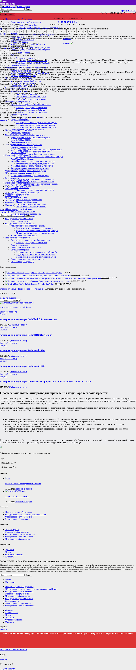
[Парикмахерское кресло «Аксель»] (22, 281)
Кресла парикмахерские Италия (25, 173)
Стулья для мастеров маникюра (25, 192)
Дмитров (28, 46)
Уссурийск (33, 93)
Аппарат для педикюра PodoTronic (31, 107)
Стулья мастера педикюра (22, 261)
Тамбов (12, 91)
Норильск (94, 74)
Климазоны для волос (20, 133)
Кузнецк (119, 62)
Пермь (30, 79)
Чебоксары (5, 103)
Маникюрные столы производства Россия (35, 190)
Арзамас (56, 34)
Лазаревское (5, 67)
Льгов (48, 67)
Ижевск (23, 55)
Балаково (15, 36)
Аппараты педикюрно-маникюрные (27, 185)
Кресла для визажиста (21, 221)
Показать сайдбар (8, 298)
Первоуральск (20, 79)
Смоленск (23, 89)
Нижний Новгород (116, 72)
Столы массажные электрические (31, 99)
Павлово (4, 79)
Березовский (69, 36)
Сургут (109, 89)
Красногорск (54, 62)
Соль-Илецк (49, 89)
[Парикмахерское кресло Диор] (20, 272)
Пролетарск (115, 79)
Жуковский (15, 50)
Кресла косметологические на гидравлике (35, 179)
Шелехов (11, 105)
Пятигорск (15, 82)
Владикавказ (36, 39)
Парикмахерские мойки (27, 147)
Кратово (85, 62)
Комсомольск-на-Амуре (19, 62)
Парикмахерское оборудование (19, 130)
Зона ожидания (12, 178)
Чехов (33, 103)
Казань (16, 29)
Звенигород (5, 53)
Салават (3, 86)
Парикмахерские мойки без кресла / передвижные (38, 149)
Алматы (17, 34)
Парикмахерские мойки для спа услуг (33, 152)
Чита (39, 103)
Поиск (28, 9)
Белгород (49, 36)
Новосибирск (45, 29)
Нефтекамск (61, 72)
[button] (18, 325)
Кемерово (70, 60)
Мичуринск (41, 70)
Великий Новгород (9, 39)
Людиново (65, 67)
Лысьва (41, 67)
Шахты (3, 105)
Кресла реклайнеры (19, 245)
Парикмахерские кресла (21, 142)
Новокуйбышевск (27, 74)
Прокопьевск (103, 79)
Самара (75, 29)
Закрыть (3, 314)
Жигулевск (5, 50)
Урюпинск (23, 93)
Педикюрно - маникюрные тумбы (26, 247)
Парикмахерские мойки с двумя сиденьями (35, 154)
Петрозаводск (55, 79)
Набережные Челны (9, 72)
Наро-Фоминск (34, 72)
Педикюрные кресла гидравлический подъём (36, 122)
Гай (1, 43)
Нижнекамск (101, 72)
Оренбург (46, 77)
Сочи (57, 89)
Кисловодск (96, 60)
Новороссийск (41, 74)
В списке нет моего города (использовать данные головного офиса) (30, 117)
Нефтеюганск (73, 72)
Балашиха (24, 36)
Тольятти (35, 91)
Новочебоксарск (69, 74)
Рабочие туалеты (18, 161)
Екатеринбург (6, 29)
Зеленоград (16, 53)
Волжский (86, 39)
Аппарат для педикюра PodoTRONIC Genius (26, 334)
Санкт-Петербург (87, 29)
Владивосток (24, 39)
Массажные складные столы (29, 199)
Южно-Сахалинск (8, 113)
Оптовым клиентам (14, 554)
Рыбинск (36, 84)
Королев (34, 62)
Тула (54, 91)
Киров (87, 60)
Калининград (13, 60)
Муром (76, 70)
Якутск (3, 115)
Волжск (77, 39)
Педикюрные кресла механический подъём (35, 125)
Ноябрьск (104, 74)
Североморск (92, 86)
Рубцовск (27, 84)
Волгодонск (67, 39)
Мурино (58, 70)
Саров (57, 86)
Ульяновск (13, 93)
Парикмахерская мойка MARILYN (55, 275)
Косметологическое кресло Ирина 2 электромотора (77, 278)
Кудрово (111, 62)
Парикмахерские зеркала (27, 58)
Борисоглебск (101, 36)
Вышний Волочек (14, 41)
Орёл (39, 77)
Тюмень (60, 91)
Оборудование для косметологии (20, 223)
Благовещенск (88, 36)
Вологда (95, 39)
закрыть (3, 120)
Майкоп (25, 70)
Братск (111, 36)
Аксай (10, 34)
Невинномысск (48, 72)
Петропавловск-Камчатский (75, 79)
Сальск (11, 86)
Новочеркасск (83, 74)
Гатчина (7, 43)
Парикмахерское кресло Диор (48, 272)
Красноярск (25, 29)
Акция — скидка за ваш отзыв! (17, 496)
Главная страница (8, 289)
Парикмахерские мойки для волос (26, 22)
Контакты (9, 557)
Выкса (3, 41)
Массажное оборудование (17, 195)
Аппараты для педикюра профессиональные (31, 104)
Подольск (92, 79)
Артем (72, 34)
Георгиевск (27, 43)
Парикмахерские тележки (22, 159)
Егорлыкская (6, 48)
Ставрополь (65, 89)
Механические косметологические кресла (35, 181)
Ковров (105, 60)
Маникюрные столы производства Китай (35, 166)
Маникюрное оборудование (18, 183)
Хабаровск (5, 98)
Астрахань (92, 34)
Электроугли (18, 110)
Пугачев (131, 79)
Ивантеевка (13, 55)
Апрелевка (47, 34)
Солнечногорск (36, 89)
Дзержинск (5, 46)
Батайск (40, 36)
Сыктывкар (127, 89)
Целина (3, 101)
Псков (124, 79)
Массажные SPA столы (26, 202)
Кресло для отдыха (19, 180)
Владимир (47, 39)
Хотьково (21, 98)
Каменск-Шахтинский (55, 60)
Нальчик (22, 72)
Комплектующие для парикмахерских (28, 135)
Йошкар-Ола (6, 58)
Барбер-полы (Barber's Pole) (23, 211)
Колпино (4, 62)
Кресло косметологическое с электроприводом (37, 184)
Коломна (129, 60)
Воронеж (123, 39)
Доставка (9, 549)
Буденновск (127, 36)
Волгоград (57, 39)
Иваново (4, 55)
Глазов (36, 43)
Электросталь (6, 110)
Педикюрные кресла (20, 119)
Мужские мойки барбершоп (23, 216)
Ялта (9, 115)
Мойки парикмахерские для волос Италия (30, 175)
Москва (34, 29)
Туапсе (49, 91)
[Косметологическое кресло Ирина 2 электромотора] (29, 278)
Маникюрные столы (20, 187)
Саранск (42, 86)
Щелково (4, 108)
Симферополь (128, 86)
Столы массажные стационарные (31, 97)
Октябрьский (25, 77)
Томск (42, 91)
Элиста (28, 110)
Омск (53, 29)
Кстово (103, 62)
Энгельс (35, 110)
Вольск (115, 39)
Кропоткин (95, 62)
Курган (127, 62)
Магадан (4, 70)
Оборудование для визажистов (19, 218)
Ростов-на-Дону (64, 29)
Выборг (131, 39)
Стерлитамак (91, 89)
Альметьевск (27, 34)
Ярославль (17, 115)
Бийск (78, 36)
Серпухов (117, 86)
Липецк (34, 67)
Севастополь (66, 86)
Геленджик (17, 43)
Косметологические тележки (24, 235)
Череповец (25, 103)
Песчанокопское (41, 79)
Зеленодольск (28, 53)
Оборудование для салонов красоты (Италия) (25, 171)
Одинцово (13, 77)
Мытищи (84, 70)
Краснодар (65, 62)
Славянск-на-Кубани (9, 89)
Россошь (4, 84)
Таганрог (4, 91)
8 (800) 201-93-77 (128, 11)
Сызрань (117, 89)
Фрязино (4, 96)
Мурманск (67, 70)
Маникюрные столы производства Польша (35, 161)
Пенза (11, 79)
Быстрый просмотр (8, 312)
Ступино (102, 89)
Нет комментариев (23, 489)
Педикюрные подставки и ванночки (27, 259)
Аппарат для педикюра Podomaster (31, 112)
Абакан (3, 34)
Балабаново (5, 36)
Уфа (97, 29)
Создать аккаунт (7, 669)
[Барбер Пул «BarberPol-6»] (18, 284)
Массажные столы (19, 197)
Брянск (118, 36)
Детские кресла (23, 140)
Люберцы (56, 67)
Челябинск (104, 29)
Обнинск (4, 77)
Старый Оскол (78, 89)
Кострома (43, 62)
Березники (58, 36)
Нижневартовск (87, 72)
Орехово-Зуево (58, 77)
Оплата (8, 552)
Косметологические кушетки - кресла (28, 226)
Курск (2, 65)
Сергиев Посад (105, 86)
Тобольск (26, 91)
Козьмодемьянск (116, 60)
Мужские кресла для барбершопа (26, 81)
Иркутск (31, 55)
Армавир (64, 34)
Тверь (18, 91)
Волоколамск (105, 39)
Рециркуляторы (18, 166)
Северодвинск (78, 86)
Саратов (50, 86)
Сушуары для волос (20, 65)
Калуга (23, 60)
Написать (67, 43)
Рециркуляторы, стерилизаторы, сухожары (30, 168)
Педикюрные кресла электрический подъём (36, 127)
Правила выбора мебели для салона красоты (23, 484)
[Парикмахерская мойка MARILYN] (22, 275)
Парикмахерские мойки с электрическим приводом (39, 156)
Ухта (45, 93)
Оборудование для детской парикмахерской (30, 50)
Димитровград (17, 46)
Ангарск (37, 34)
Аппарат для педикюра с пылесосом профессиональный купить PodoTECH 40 (45, 381)
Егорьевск (17, 48)
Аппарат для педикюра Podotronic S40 (22, 366)
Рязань (44, 84)
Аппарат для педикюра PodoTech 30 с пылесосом (28, 319)
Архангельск (81, 34)
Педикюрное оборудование (17, 238)
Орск (67, 77)
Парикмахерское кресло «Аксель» (54, 281)
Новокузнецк (12, 74)
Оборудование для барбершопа (19, 209)
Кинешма (79, 60)
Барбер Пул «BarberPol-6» (43, 284)
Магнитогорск (15, 70)
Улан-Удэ (4, 93)
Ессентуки (40, 48)
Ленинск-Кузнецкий (21, 67)
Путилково (5, 82)
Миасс (33, 70)
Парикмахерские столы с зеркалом (31, 164)
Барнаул (32, 36)
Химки (13, 98)
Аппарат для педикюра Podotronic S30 (22, 350)
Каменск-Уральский (35, 60)
